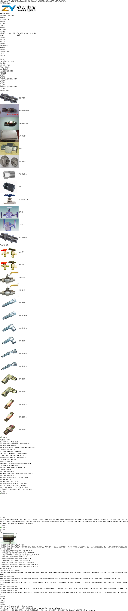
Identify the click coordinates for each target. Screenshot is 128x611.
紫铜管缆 (2, 47)
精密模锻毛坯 (4, 45)
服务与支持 (3, 29)
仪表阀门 (2, 75)
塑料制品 (2, 43)
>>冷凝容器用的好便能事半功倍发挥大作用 (12, 551)
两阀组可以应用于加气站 (7, 576)
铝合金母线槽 (19, 33)
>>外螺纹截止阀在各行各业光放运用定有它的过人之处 (16, 555)
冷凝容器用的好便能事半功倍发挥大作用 (12, 545)
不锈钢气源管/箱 (5, 67)
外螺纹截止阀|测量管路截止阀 (8, 79)
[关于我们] (21, 503)
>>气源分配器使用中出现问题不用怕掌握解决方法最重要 (16, 565)
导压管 (2, 59)
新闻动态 (2, 27)
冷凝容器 (26, 1)
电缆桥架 (2, 39)
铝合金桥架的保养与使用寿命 (8, 586)
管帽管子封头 (11, 33)
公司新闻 (2, 530)
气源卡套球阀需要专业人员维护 (9, 590)
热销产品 (3, 91)
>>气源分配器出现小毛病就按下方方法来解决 (13, 553)
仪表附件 (2, 53)
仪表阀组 (2, 77)
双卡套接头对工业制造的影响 (8, 580)
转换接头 (2, 49)
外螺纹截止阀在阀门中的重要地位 (10, 570)
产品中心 (2, 25)
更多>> (8, 91)
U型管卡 (2, 55)
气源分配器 (3, 73)
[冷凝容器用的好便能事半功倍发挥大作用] (8, 538)
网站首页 (2, 21)
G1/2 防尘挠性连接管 (30, 33)
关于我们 (2, 23)
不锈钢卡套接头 (4, 51)
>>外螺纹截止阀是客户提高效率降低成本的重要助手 (15, 567)
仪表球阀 (2, 81)
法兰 (1, 57)
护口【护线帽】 (4, 69)
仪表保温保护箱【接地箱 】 (8, 61)
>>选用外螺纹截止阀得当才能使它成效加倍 (12, 561)
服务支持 (3, 568)
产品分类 (2, 37)
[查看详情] (3, 525)
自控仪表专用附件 (5, 65)
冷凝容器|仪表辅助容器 (6, 71)
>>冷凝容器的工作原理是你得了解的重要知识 (13, 563)
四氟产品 (2, 41)
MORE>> (8, 568)
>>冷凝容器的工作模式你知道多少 (10, 557)
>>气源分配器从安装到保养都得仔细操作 (12, 559)
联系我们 (2, 31)
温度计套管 (3, 63)
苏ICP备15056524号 (28, 606)
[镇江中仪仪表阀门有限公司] (18, 8)
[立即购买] (4, 437)
